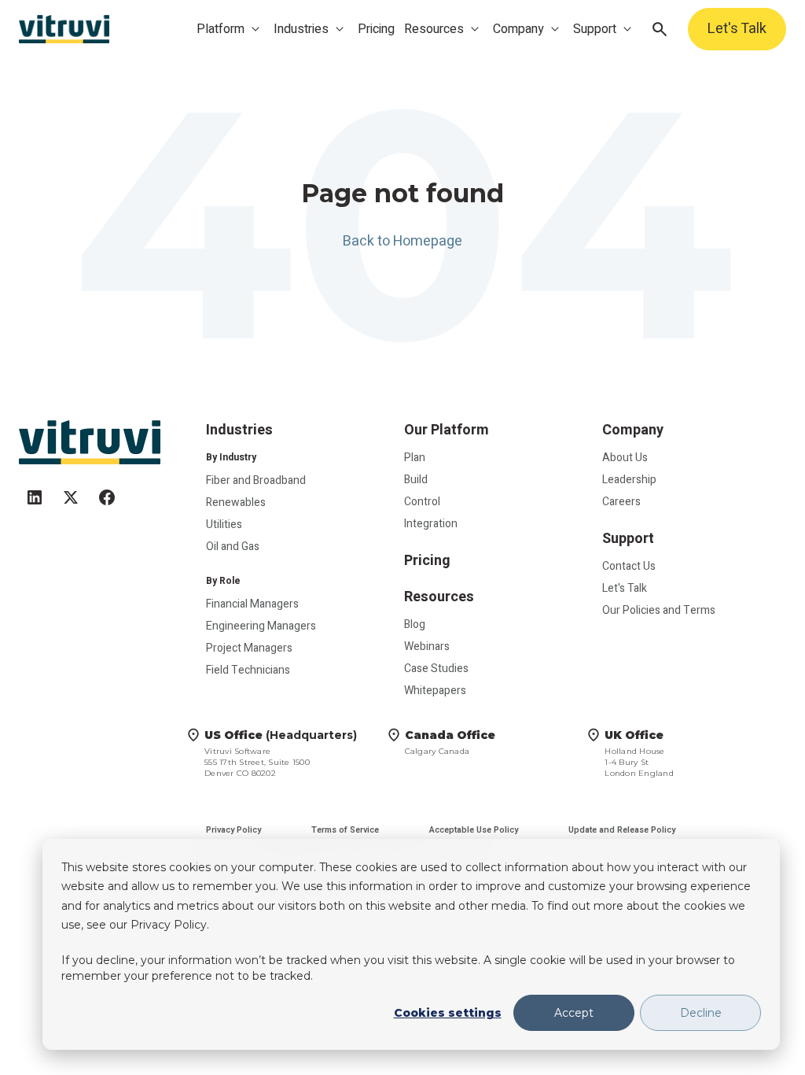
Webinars (427, 646)
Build (416, 479)
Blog (414, 624)
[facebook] (107, 490)
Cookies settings (448, 1013)
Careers (621, 501)
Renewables (236, 502)
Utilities (224, 524)
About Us (625, 457)
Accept (574, 1013)
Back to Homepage (402, 241)
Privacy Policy (233, 830)
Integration (431, 523)
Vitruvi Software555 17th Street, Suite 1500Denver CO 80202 (280, 753)
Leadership (629, 479)
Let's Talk (737, 28)
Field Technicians (248, 670)
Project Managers (249, 648)
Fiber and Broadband (256, 480)
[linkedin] (34, 490)
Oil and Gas (232, 546)
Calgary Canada (450, 742)
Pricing (376, 29)
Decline (701, 1013)
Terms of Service (345, 830)
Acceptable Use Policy (473, 830)
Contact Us (629, 566)
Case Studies (436, 668)
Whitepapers (435, 690)
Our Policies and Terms (658, 610)
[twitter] (70, 490)
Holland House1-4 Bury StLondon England (639, 753)
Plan (414, 457)
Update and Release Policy (621, 830)
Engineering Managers (261, 626)
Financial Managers (252, 604)
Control (422, 501)
